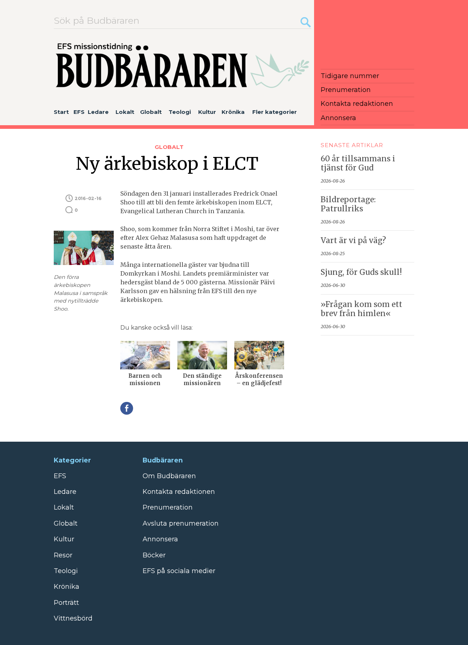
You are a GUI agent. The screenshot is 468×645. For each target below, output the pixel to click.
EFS (78, 111)
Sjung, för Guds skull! (361, 272)
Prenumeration (346, 90)
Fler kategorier (274, 111)
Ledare (98, 111)
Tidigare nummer (350, 76)
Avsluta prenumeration (181, 523)
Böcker (154, 555)
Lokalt (125, 111)
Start (61, 111)
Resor (63, 555)
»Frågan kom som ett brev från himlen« (361, 309)
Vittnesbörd (73, 618)
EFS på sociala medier (179, 571)
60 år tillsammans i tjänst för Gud (358, 163)
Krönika (233, 111)
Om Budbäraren (169, 476)
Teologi (180, 111)
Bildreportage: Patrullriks (348, 204)
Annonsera (338, 118)
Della (126, 408)
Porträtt (66, 603)
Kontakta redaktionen (357, 104)
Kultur (207, 111)
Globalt (151, 111)
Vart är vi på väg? (353, 240)
